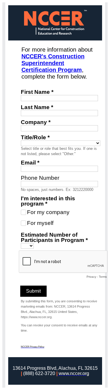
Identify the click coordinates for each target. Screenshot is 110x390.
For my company (48, 212)
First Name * (37, 92)
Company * (35, 122)
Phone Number (40, 178)
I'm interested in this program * (48, 201)
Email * (30, 163)
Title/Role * (35, 137)
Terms (103, 276)
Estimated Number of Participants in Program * (54, 237)
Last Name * (37, 107)
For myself (40, 223)
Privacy (91, 276)
